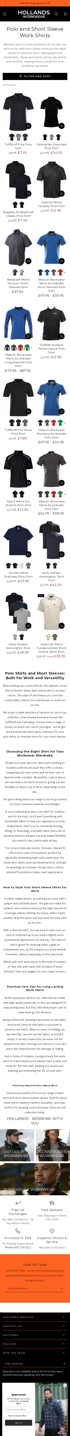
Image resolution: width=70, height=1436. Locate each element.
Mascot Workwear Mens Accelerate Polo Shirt (51, 505)
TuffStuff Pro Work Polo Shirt (18, 431)
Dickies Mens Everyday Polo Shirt (18, 574)
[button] (56, 14)
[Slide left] (6, 3)
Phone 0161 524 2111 (18, 1247)
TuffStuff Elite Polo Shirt (18, 146)
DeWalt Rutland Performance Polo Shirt (51, 348)
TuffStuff (10, 722)
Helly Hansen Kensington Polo (18, 646)
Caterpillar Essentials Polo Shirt (51, 146)
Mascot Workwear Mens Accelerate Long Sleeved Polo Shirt (18, 360)
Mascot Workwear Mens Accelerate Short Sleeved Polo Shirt (52, 285)
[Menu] (4, 14)
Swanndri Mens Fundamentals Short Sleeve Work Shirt (52, 648)
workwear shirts (22, 998)
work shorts (31, 961)
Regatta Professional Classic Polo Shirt (18, 214)
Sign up (18, 1423)
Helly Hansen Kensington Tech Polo (51, 576)
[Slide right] (64, 3)
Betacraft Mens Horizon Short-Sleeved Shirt (18, 283)
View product (28, 126)
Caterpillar (28, 722)
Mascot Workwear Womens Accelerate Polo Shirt (51, 433)
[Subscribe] (62, 1288)
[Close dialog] (65, 1385)
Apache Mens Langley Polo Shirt (51, 204)
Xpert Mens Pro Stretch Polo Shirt (18, 503)
